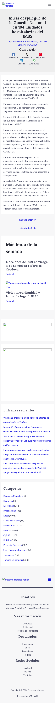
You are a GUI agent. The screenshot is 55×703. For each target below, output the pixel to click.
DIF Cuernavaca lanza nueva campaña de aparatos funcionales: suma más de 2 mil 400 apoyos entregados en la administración (24, 468)
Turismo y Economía (13, 560)
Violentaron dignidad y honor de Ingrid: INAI (23, 294)
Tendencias (8, 555)
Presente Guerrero (12, 545)
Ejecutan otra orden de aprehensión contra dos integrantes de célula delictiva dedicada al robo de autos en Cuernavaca (26, 454)
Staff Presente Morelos (15, 550)
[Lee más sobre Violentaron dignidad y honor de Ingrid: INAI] (27, 284)
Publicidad (27, 627)
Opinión (7, 535)
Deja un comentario (17, 41)
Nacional (32, 41)
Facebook (27, 668)
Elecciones (8, 505)
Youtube (27, 675)
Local (6, 515)
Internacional (9, 510)
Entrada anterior (27, 219)
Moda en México (11, 520)
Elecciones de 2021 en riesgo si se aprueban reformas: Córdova (27, 265)
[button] (50, 579)
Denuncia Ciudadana (13, 496)
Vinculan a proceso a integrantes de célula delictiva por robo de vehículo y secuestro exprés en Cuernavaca (27, 440)
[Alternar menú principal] (49, 5)
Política (7, 540)
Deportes (8, 501)
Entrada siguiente (27, 228)
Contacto (27, 623)
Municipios (8, 525)
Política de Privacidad (27, 630)
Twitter (27, 671)
